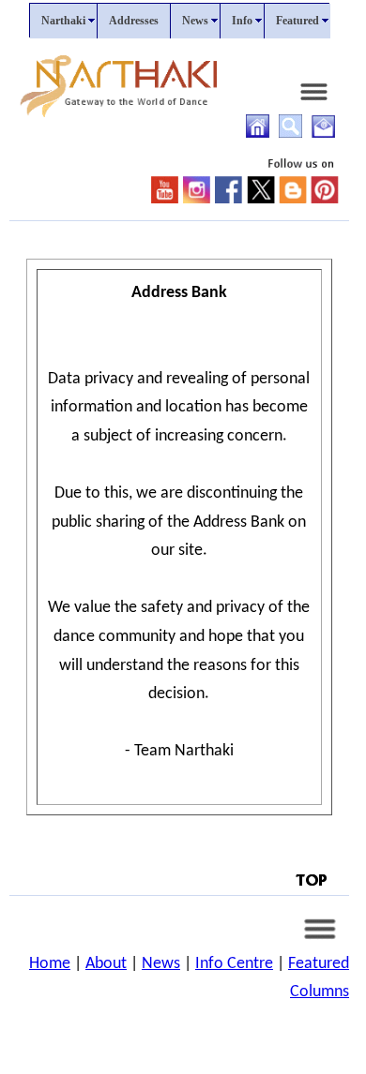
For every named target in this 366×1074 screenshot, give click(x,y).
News (161, 964)
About (106, 964)
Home (49, 964)
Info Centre (234, 964)
